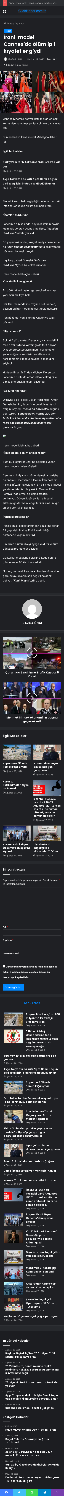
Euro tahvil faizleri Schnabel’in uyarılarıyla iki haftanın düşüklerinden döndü (31, 1100)
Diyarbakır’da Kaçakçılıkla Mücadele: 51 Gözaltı (46, 848)
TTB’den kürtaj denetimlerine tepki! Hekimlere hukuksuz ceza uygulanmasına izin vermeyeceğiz (42, 1039)
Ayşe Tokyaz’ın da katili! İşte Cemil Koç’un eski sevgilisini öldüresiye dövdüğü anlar (31, 1071)
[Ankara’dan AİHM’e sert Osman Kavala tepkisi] (13, 1288)
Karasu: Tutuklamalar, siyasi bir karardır (16, 785)
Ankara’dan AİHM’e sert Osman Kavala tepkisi (41, 1285)
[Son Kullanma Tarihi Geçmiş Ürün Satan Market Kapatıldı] (13, 1116)
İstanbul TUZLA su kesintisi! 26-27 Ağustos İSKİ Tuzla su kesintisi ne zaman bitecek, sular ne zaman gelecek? (47, 807)
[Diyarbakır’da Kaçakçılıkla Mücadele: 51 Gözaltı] (47, 833)
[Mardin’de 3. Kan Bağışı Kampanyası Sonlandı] (13, 1272)
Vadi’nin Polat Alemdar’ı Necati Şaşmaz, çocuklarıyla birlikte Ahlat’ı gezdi (41, 1237)
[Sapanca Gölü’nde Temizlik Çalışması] (17, 752)
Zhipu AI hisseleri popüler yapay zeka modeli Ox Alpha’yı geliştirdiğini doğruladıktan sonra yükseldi (28, 1132)
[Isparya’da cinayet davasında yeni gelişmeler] (47, 752)
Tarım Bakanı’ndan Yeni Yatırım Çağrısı (29, 1161)
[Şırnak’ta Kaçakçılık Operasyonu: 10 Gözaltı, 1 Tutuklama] (13, 1304)
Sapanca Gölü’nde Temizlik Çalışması (15, 765)
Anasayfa (11, 23)
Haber (22, 23)
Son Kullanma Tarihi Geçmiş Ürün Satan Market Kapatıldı (39, 1115)
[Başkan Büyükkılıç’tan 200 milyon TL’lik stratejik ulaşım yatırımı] (13, 1019)
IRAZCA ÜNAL (15, 59)
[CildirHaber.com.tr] (32, 11)
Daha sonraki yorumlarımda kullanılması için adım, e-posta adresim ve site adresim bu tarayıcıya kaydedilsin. (30, 972)
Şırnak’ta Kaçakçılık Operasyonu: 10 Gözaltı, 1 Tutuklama (42, 1303)
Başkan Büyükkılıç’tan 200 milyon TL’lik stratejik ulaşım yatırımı (43, 1018)
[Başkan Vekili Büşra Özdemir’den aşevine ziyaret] (17, 833)
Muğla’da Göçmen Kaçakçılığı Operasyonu (31, 1316)
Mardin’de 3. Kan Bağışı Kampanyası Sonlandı (41, 1269)
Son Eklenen (32, 1003)
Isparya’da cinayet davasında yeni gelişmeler (45, 767)
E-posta (8, 940)
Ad (5, 926)
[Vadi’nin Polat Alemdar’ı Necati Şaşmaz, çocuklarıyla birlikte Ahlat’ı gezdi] (13, 1236)
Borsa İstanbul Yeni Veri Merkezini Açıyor (30, 1171)
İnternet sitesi (11, 953)
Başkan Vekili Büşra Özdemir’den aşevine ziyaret (16, 848)
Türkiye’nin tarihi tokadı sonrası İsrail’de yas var (34, 3)
